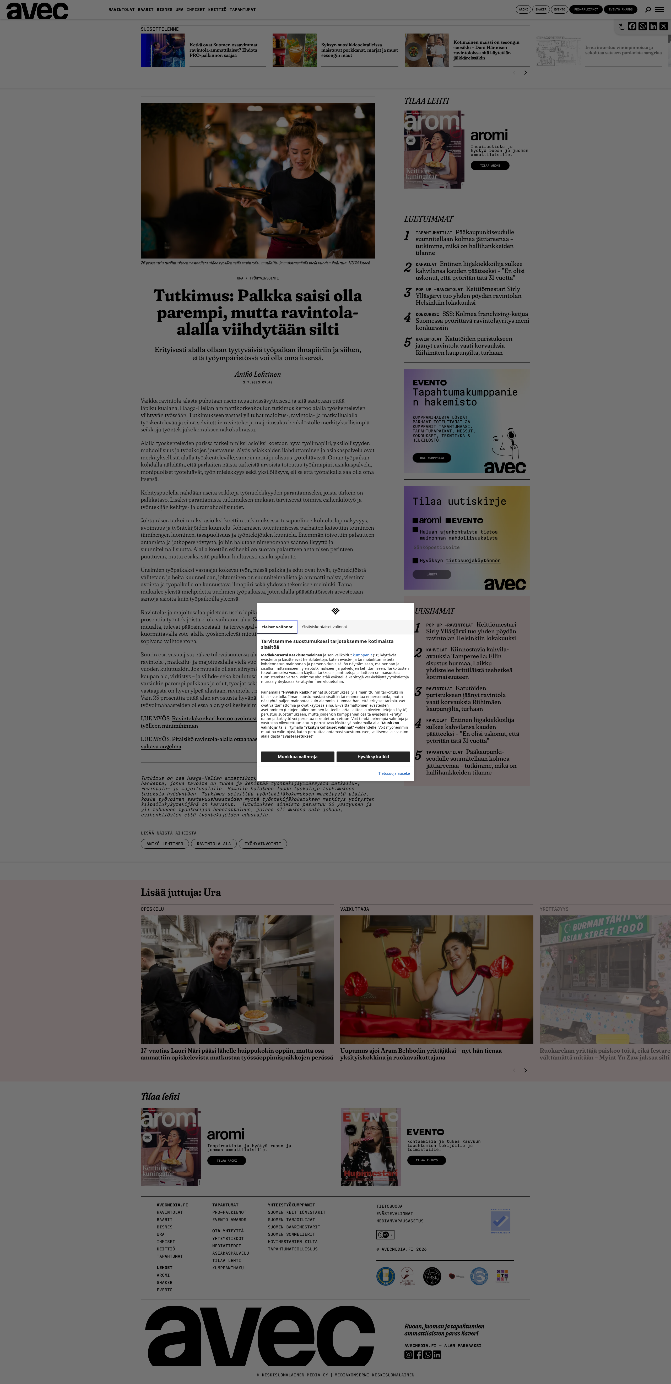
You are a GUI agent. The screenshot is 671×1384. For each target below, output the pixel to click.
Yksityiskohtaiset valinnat (324, 626)
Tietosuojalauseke (394, 773)
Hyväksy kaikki (373, 757)
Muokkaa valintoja (298, 757)
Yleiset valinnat (277, 626)
